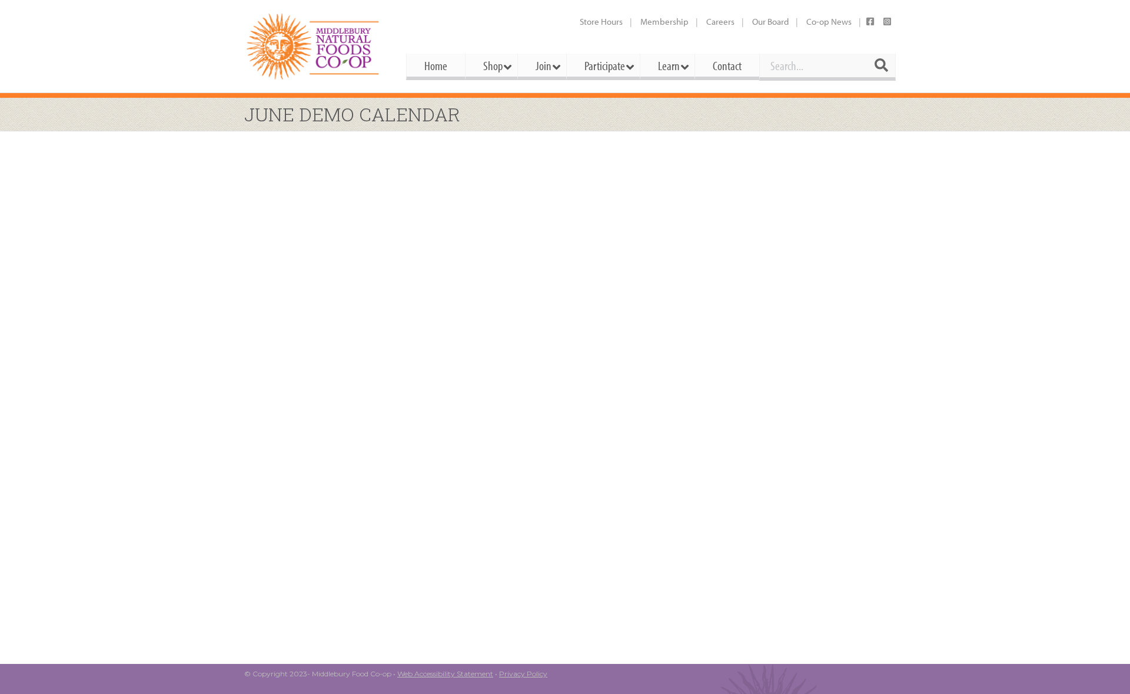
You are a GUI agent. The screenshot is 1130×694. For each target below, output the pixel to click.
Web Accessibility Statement (445, 673)
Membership (664, 21)
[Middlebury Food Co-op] (314, 46)
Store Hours (601, 21)
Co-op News (829, 21)
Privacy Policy (523, 673)
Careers (720, 21)
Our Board (770, 21)
